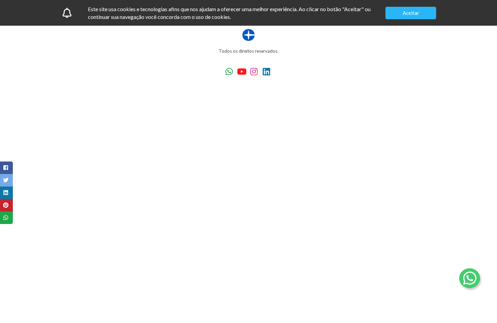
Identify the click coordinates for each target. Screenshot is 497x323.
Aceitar (411, 13)
